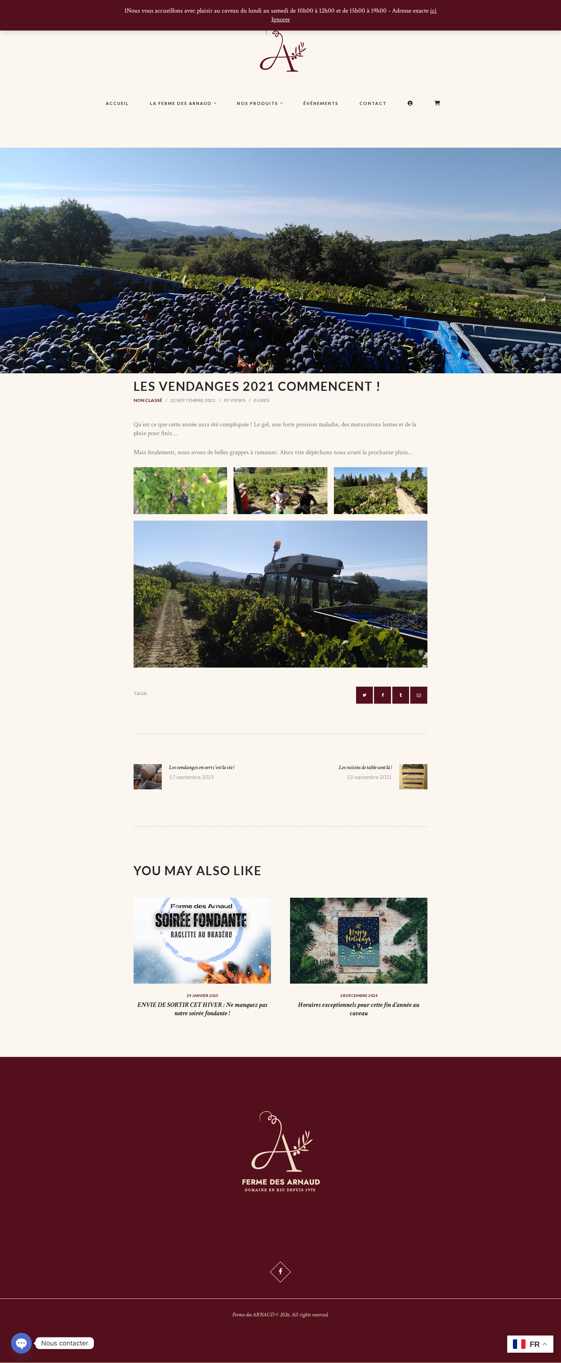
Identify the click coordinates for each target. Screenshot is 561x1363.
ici (433, 10)
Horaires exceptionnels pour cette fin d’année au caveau (358, 1008)
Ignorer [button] (280, 19)
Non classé (148, 400)
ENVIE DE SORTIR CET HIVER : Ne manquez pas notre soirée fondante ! (202, 1008)
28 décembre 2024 (358, 995)
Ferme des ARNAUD (253, 1314)
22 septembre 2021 (192, 400)
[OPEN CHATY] (21, 1343)
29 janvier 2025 (202, 995)
